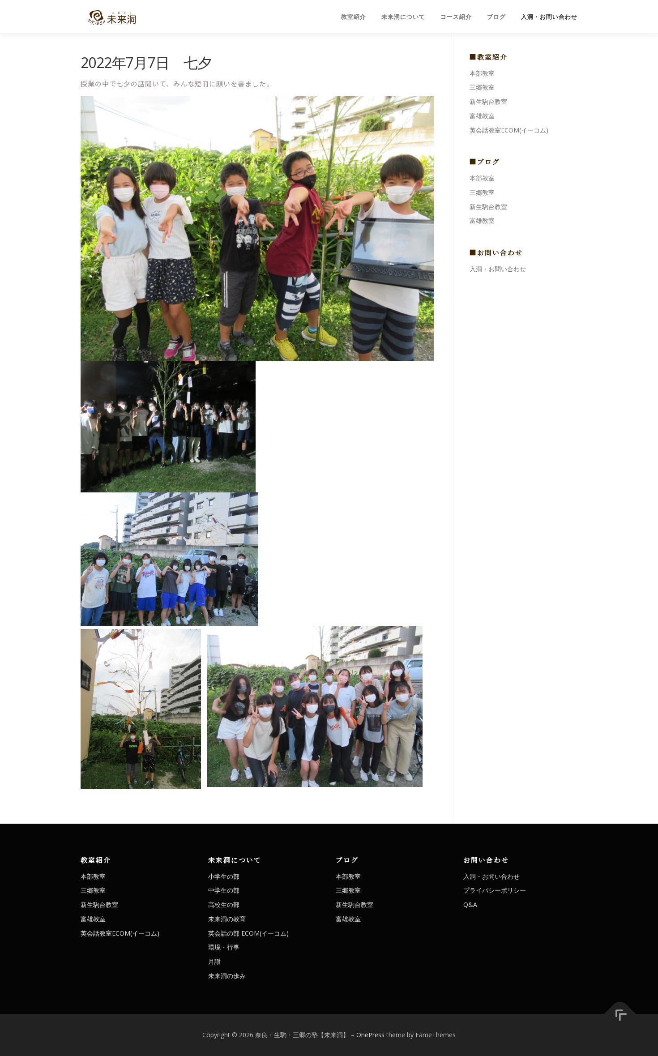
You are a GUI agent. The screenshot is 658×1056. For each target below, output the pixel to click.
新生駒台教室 (488, 101)
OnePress (370, 1034)
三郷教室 (482, 87)
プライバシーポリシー (494, 890)
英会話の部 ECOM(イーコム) (248, 933)
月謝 (214, 961)
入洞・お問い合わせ (549, 16)
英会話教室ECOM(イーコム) (509, 130)
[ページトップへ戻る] (620, 1014)
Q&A (470, 904)
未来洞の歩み (227, 975)
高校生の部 (223, 904)
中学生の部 (223, 890)
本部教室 (482, 73)
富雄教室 (482, 115)
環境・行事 (223, 947)
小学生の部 (223, 876)
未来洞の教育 (227, 919)
